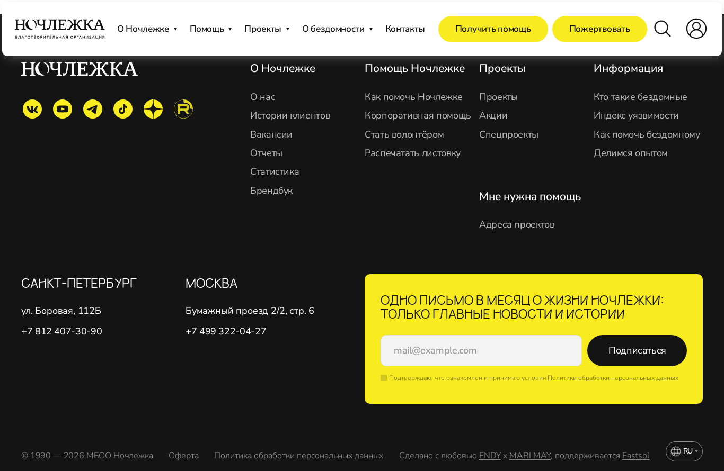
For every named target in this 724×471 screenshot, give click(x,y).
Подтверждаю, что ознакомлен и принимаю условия (533, 378)
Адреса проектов (517, 225)
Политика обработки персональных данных (298, 455)
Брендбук (271, 191)
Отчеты (266, 153)
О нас (262, 97)
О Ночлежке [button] (143, 29)
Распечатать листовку (413, 153)
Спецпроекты (508, 135)
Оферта (183, 455)
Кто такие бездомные (640, 97)
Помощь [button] (207, 29)
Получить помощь (493, 29)
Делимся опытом (631, 153)
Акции (493, 116)
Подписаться (637, 350)
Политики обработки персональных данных (613, 378)
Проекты (498, 97)
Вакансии (271, 135)
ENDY (490, 455)
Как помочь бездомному (647, 135)
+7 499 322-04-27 (226, 331)
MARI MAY (530, 455)
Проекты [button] (262, 29)
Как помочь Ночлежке (413, 97)
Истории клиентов (290, 116)
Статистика (274, 172)
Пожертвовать (599, 29)
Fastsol (636, 455)
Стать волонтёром (404, 135)
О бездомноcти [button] (333, 29)
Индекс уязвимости (636, 116)
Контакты (405, 29)
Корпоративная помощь (418, 116)
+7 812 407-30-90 (61, 331)
